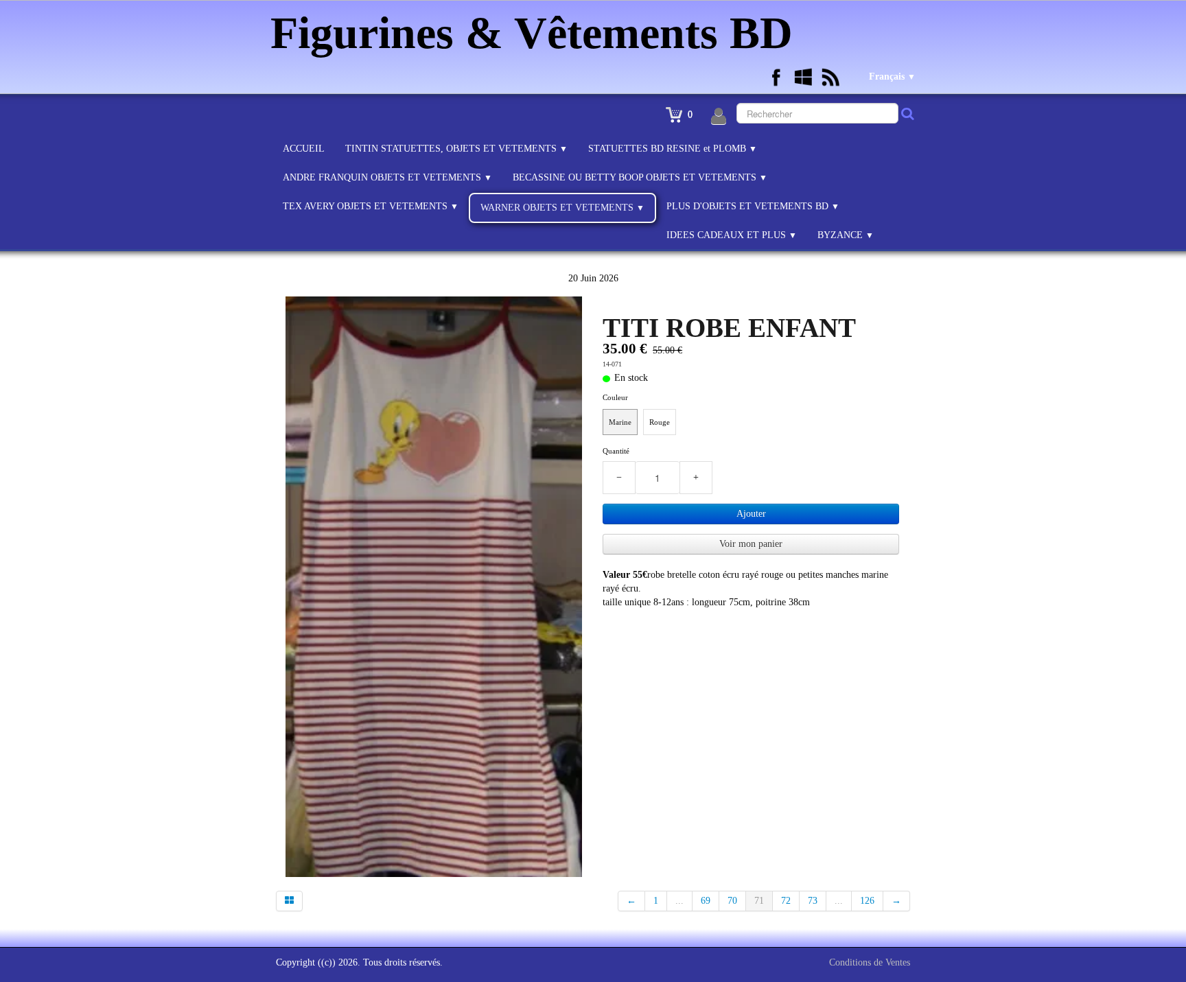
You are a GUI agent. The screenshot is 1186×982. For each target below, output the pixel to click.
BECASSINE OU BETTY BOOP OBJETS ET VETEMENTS (640, 177)
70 (732, 901)
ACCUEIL (304, 148)
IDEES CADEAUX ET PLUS (731, 235)
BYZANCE (845, 235)
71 (759, 901)
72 (786, 901)
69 (705, 901)
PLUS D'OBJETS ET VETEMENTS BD (752, 206)
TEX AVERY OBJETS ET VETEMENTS (370, 206)
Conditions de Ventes (869, 962)
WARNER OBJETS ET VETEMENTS (562, 207)
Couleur (615, 397)
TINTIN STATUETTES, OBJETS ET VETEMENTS (456, 148)
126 (867, 901)
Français (892, 76)
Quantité (616, 451)
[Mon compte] (718, 117)
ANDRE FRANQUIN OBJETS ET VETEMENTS (387, 177)
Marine (620, 422)
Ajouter (751, 513)
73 (812, 901)
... (679, 901)
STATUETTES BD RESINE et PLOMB (672, 148)
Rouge (659, 422)
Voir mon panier (750, 544)
